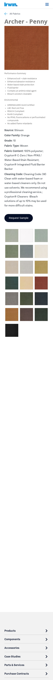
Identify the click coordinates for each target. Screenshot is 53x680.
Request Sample (18, 218)
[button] (11, 236)
